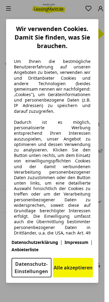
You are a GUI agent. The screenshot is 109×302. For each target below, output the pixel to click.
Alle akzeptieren (73, 267)
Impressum (76, 242)
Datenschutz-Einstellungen (31, 268)
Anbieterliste (25, 249)
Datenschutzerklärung (35, 242)
